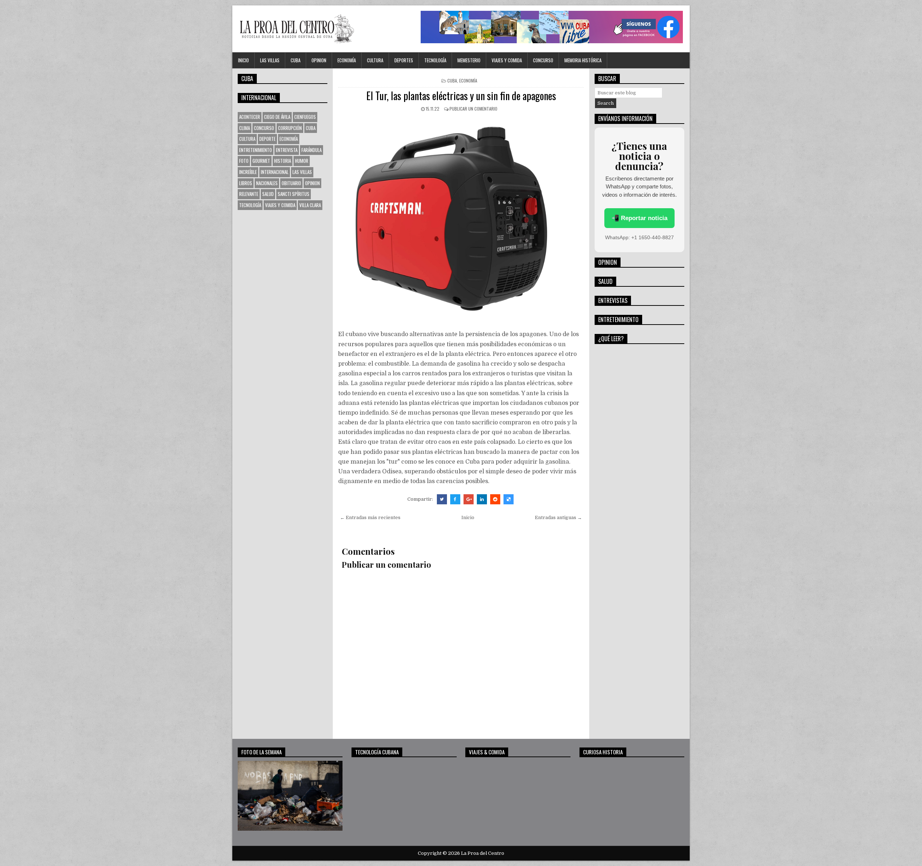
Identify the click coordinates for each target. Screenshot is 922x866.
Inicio (243, 60)
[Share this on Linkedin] (482, 499)
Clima (244, 127)
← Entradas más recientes (370, 517)
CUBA (295, 60)
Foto (244, 160)
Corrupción (290, 127)
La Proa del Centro (482, 853)
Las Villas (269, 60)
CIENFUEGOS (305, 116)
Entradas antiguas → (558, 517)
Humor (301, 160)
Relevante (248, 193)
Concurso (543, 60)
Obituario (291, 183)
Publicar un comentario (473, 109)
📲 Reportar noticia (639, 218)
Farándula (311, 149)
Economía (346, 60)
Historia (282, 160)
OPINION (319, 60)
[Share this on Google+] (469, 499)
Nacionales (267, 183)
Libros (245, 183)
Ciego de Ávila (277, 116)
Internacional (274, 171)
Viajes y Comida (507, 60)
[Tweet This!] (442, 499)
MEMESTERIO (468, 60)
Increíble (248, 171)
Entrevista (286, 149)
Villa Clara (310, 205)
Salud (268, 193)
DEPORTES (403, 60)
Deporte (267, 138)
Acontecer (249, 116)
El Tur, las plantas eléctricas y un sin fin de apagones (461, 95)
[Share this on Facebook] (455, 499)
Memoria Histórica (582, 60)
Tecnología (435, 60)
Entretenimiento (255, 149)
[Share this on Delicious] (508, 499)
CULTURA (375, 60)
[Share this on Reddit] (495, 499)
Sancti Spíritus (293, 193)
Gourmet (261, 160)
